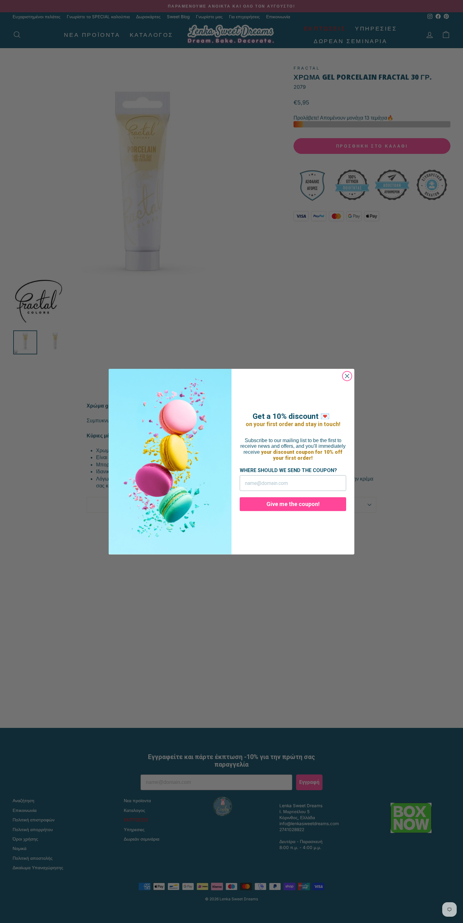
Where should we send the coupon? (288, 470)
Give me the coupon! (293, 504)
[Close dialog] (347, 376)
